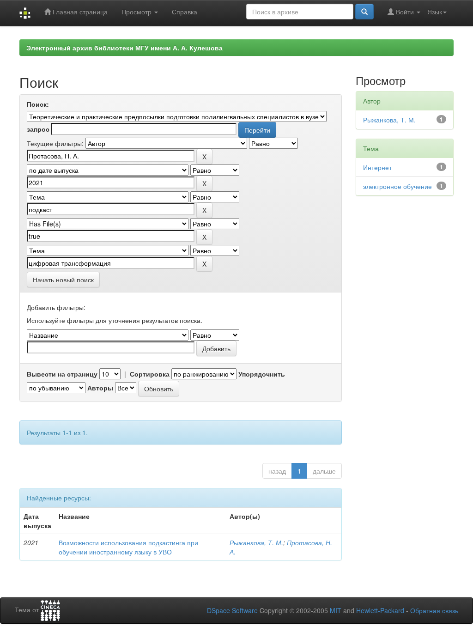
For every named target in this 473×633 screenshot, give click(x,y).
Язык (434, 11)
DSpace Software (232, 610)
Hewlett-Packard (380, 610)
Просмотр (137, 11)
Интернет (377, 167)
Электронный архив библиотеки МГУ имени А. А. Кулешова (124, 47)
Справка (184, 11)
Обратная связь (434, 610)
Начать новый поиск (63, 279)
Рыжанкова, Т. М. (256, 542)
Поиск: (38, 104)
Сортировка (150, 373)
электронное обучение (397, 186)
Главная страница (79, 11)
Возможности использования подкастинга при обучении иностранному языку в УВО (128, 547)
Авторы (100, 387)
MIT (335, 610)
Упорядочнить (261, 373)
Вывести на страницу (62, 373)
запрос (38, 129)
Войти (405, 11)
